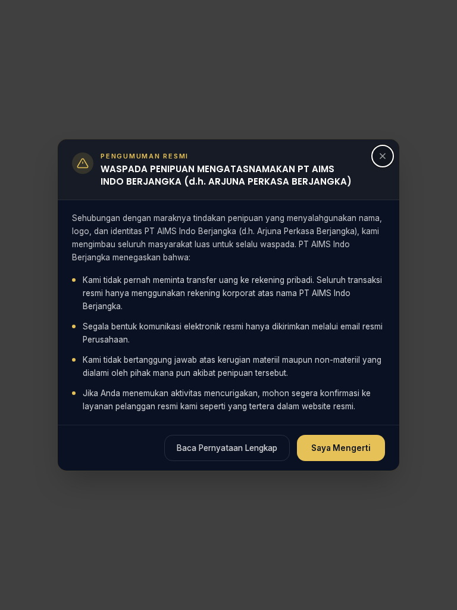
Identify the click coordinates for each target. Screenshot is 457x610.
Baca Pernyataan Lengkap (227, 448)
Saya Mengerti (341, 448)
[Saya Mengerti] (382, 156)
